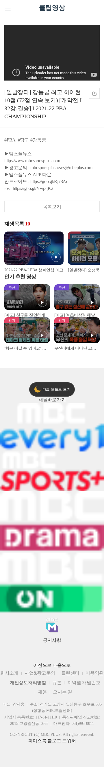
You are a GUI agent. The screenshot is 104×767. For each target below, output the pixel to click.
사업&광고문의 (40, 673)
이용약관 (95, 673)
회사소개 (9, 673)
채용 (42, 691)
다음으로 (62, 665)
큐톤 (57, 682)
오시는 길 (62, 691)
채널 (52, 399)
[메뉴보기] (7, 8)
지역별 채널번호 (83, 682)
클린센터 (70, 673)
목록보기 (52, 206)
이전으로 (42, 665)
